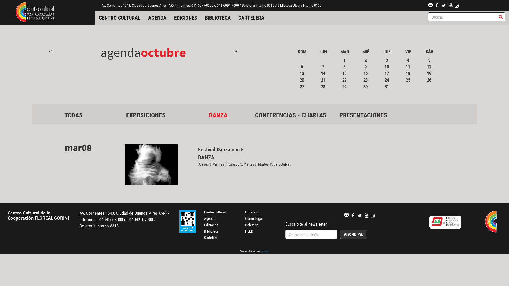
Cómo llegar (254, 218)
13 (302, 73)
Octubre (163, 52)
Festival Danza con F (221, 149)
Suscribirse (353, 234)
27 (302, 86)
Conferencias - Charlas (290, 115)
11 (408, 66)
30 (365, 86)
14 (323, 73)
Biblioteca (218, 18)
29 (344, 86)
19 (429, 73)
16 (365, 73)
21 (323, 80)
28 (323, 86)
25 (408, 80)
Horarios (251, 212)
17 (387, 73)
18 (408, 73)
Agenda (157, 18)
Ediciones (185, 18)
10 (387, 66)
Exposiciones (145, 115)
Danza (218, 115)
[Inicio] (35, 11)
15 (344, 73)
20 (302, 80)
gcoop (265, 251)
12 (429, 66)
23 (365, 80)
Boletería (251, 225)
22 (344, 80)
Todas (73, 115)
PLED (249, 231)
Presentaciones (363, 115)
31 (387, 86)
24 (387, 80)
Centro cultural (120, 18)
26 (429, 80)
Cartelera (251, 18)
